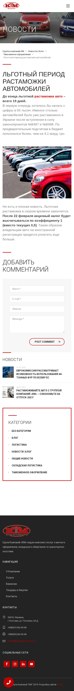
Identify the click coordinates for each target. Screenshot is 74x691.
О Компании (13, 571)
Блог (15, 437)
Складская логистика (27, 465)
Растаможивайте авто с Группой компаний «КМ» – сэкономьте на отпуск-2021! (39, 394)
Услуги (10, 577)
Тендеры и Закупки (17, 590)
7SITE (59, 684)
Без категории (21, 431)
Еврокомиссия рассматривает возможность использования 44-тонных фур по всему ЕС (39, 374)
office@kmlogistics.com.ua (21, 641)
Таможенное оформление (29, 472)
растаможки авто (48, 96)
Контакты (11, 596)
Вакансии (11, 583)
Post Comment (45, 341)
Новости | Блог (22, 451)
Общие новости (22, 458)
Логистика (19, 444)
